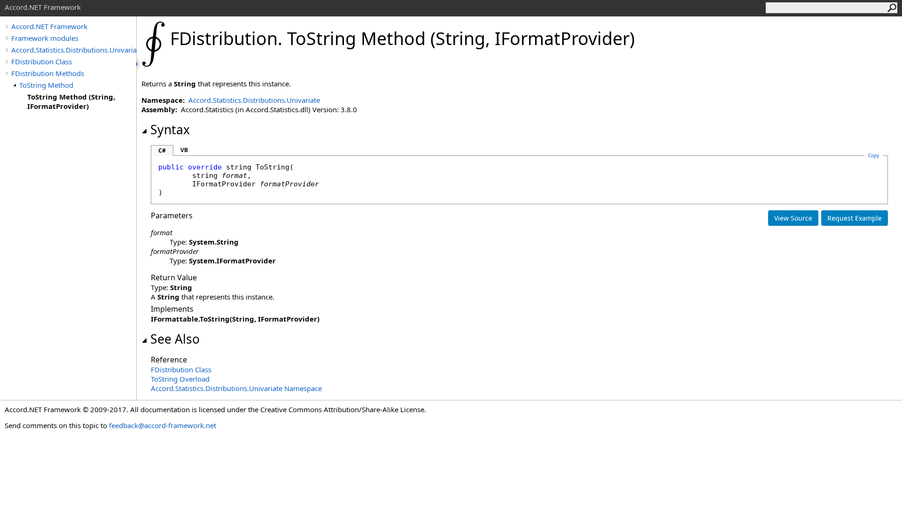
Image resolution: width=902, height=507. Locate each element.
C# (162, 150)
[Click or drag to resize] (138, 64)
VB (184, 150)
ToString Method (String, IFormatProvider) (71, 101)
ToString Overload (180, 379)
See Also (175, 338)
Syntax (170, 129)
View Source (793, 218)
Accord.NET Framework (49, 26)
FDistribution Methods (47, 73)
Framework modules (44, 38)
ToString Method (46, 85)
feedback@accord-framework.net (162, 425)
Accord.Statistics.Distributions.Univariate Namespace (236, 388)
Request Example (854, 218)
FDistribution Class (41, 61)
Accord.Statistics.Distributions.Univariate (73, 49)
